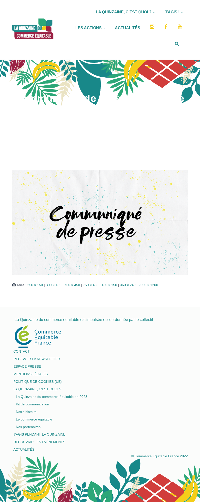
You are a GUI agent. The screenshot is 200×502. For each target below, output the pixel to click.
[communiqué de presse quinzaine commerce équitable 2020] (100, 222)
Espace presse (27, 366)
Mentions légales (30, 374)
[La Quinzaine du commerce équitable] (12, 27)
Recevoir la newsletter (36, 359)
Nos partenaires (28, 427)
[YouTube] (180, 28)
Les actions (89, 28)
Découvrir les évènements (39, 442)
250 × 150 (35, 285)
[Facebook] (166, 28)
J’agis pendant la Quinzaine (39, 434)
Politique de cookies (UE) (37, 381)
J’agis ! (172, 12)
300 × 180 (53, 285)
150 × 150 (109, 285)
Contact (21, 351)
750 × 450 (72, 285)
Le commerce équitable (34, 419)
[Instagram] (153, 28)
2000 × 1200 (148, 285)
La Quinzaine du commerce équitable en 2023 (51, 397)
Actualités (127, 28)
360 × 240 (128, 285)
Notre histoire (26, 412)
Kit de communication (32, 404)
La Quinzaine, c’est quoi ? (124, 12)
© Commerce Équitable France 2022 (159, 456)
